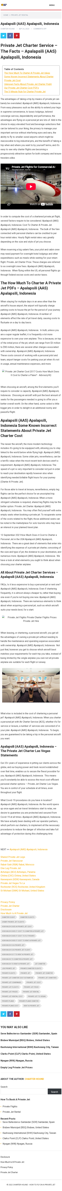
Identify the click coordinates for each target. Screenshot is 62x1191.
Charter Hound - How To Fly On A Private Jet (34, 1185)
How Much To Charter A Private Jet (17, 959)
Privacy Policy (8, 902)
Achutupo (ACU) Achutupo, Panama (18, 872)
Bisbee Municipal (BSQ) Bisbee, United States (25, 1040)
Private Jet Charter (10, 906)
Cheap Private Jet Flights (13, 922)
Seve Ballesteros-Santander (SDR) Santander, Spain (29, 1033)
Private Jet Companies (11, 982)
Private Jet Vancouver (12, 860)
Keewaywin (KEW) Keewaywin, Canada (20, 879)
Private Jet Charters (47, 978)
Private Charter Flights (30, 968)
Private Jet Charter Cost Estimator (17, 978)
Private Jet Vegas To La (13, 883)
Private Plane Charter (28, 1001)
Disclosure (6, 909)
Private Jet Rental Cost (12, 996)
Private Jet (25, 973)
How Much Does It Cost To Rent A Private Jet (21, 941)
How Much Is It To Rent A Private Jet (17, 954)
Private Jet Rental (19, 15)
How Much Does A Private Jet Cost (17, 927)
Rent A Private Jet (31, 1006)
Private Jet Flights (10, 987)
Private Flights (8, 973)
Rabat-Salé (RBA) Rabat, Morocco (17, 864)
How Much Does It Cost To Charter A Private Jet (23, 931)
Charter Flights (27, 917)
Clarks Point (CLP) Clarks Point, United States (26, 1053)
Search (4, 1086)
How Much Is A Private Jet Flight (16, 950)
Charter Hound (8, 29)
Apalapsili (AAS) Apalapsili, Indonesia (28, 849)
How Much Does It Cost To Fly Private (18, 936)
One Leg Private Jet (11, 868)
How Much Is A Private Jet (14, 913)
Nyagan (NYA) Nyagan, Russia (16, 1060)
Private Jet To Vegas (37, 996)
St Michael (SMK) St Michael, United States (22, 890)
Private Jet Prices (10, 992)
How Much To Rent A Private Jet (16, 964)
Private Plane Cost (10, 1006)
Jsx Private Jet (8, 968)
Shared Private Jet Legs (13, 857)
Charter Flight (8, 917)
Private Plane (8, 1001)
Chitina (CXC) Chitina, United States (18, 875)
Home (5, 15)
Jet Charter (40, 964)
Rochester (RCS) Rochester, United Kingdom (23, 886)
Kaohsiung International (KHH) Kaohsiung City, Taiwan (30, 1047)
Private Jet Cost (34, 982)
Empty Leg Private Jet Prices (17, 1067)
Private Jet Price (31, 987)
